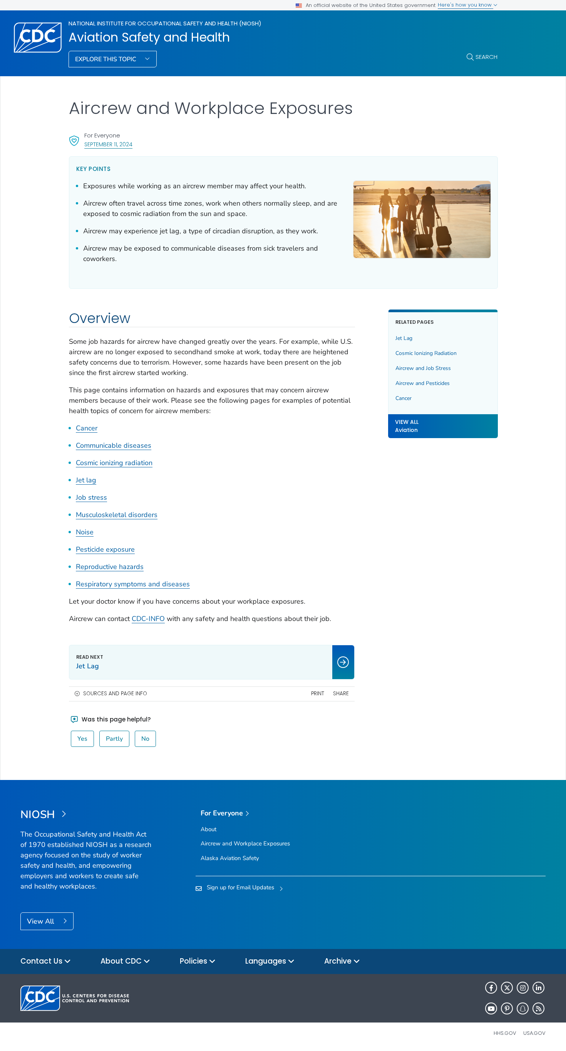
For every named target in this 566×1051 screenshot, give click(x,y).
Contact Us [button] (42, 961)
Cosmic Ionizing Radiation (426, 353)
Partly (114, 739)
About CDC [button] (122, 961)
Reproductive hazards (110, 566)
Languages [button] (266, 961)
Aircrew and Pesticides (422, 383)
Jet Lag (403, 338)
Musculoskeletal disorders (116, 514)
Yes (82, 739)
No (145, 739)
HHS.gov (505, 1033)
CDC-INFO (148, 618)
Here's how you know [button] (465, 4)
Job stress (91, 497)
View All (41, 921)
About (208, 829)
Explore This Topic (106, 59)
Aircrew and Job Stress (423, 368)
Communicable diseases (113, 445)
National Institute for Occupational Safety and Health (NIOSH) (165, 23)
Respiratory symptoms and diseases (133, 584)
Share (341, 693)
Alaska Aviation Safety (230, 858)
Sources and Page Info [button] (115, 693)
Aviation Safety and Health (149, 37)
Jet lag (86, 480)
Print (317, 693)
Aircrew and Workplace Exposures (245, 843)
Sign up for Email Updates (240, 887)
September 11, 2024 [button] (108, 144)
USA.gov (534, 1033)
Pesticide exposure (105, 549)
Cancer (86, 428)
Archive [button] (338, 961)
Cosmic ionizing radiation (114, 462)
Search (486, 57)
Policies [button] (194, 961)
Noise (85, 532)
